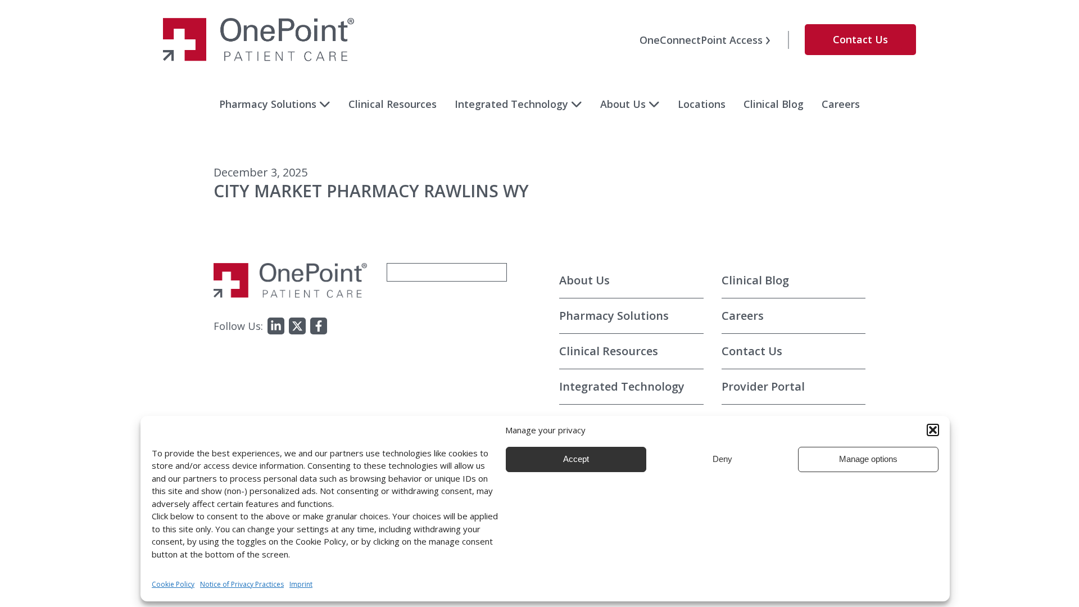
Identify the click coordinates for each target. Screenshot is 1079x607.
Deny (722, 459)
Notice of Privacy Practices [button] (242, 584)
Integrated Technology (511, 104)
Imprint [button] (300, 584)
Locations (702, 104)
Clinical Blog (773, 104)
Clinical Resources (392, 104)
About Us (623, 104)
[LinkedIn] (276, 326)
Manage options (868, 459)
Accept (576, 459)
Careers (841, 104)
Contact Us (860, 39)
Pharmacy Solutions (267, 104)
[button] (933, 430)
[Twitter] (297, 326)
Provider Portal (763, 386)
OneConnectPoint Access (701, 40)
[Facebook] (318, 326)
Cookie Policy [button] (173, 584)
